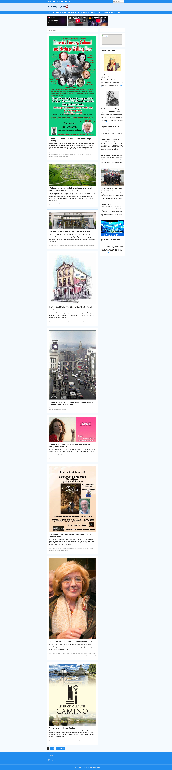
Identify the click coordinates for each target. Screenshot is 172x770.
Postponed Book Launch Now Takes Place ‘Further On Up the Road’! (71, 535)
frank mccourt (72, 154)
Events (73, 152)
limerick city (90, 154)
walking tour (65, 156)
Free (85, 740)
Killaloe (51, 741)
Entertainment (65, 321)
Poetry (58, 154)
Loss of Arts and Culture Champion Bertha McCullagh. (72, 641)
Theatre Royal (68, 322)
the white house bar (91, 655)
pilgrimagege (67, 741)
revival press (55, 550)
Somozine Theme (82, 767)
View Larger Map (112, 45)
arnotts (62, 245)
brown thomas (67, 245)
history (77, 154)
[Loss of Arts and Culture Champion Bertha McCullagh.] (72, 598)
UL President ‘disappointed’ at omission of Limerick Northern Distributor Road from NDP (70, 189)
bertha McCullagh (59, 655)
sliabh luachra (83, 655)
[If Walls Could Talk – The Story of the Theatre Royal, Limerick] (72, 278)
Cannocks (83, 407)
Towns (68, 740)
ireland (81, 154)
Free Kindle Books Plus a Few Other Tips (111, 155)
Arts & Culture (54, 152)
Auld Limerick (61, 152)
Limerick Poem (82, 152)
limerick (85, 154)
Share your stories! (106, 74)
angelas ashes (65, 154)
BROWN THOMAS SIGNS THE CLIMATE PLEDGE (69, 231)
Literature (51, 154)
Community (69, 152)
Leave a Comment (114, 141)
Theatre (91, 321)
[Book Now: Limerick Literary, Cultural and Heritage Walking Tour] (72, 86)
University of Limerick (57, 156)
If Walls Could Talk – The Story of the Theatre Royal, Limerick (70, 308)
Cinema (65, 152)
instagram (72, 458)
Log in (99, 767)
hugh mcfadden (81, 548)
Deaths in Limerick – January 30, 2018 (110, 139)
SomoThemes (90, 767)
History (77, 152)
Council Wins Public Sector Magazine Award (112, 188)
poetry (50, 156)
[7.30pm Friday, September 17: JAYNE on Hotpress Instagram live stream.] (72, 429)
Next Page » (62, 748)
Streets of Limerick (67, 407)
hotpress (67, 458)
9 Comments (117, 130)
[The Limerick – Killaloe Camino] (72, 695)
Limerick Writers (89, 152)
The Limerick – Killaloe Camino (62, 728)
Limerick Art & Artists (67, 653)
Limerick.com (59, 7)
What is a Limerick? (106, 204)
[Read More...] (106, 121)
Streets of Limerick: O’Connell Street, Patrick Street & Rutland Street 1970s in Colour (71, 403)
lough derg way (61, 741)
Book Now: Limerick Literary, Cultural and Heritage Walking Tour (70, 139)
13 (57, 748)
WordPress (95, 767)
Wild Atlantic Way (74, 740)
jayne (79, 458)
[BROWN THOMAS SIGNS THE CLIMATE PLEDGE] (72, 220)
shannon (73, 741)
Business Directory (51, 760)
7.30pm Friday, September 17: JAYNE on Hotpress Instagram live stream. (69, 445)
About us (49, 759)
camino (81, 740)
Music (59, 458)
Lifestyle (53, 245)
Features (58, 740)
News (55, 154)
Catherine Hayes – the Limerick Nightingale (112, 109)
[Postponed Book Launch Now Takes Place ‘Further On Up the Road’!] (72, 499)
